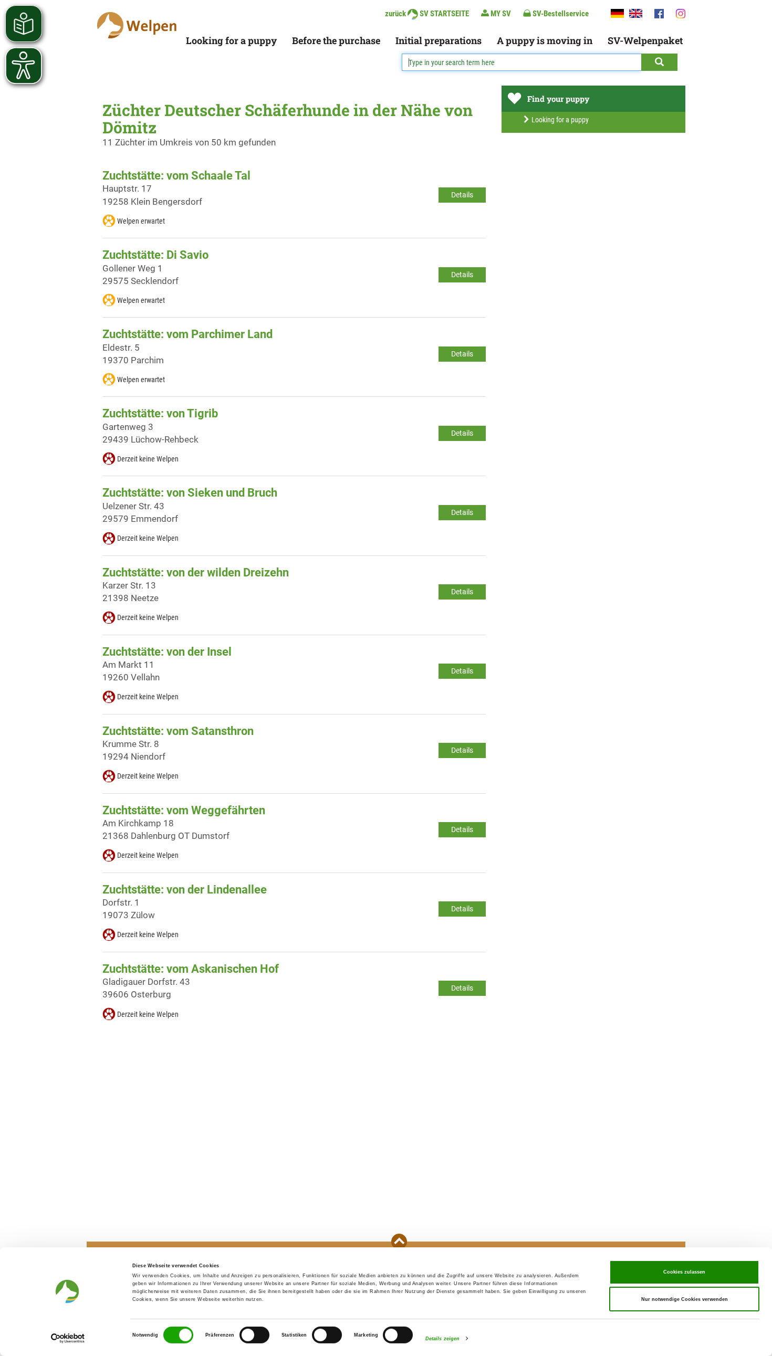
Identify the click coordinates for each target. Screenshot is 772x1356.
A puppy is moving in (544, 40)
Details (462, 195)
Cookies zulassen (684, 1272)
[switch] (254, 1335)
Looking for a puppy (231, 40)
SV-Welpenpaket (645, 40)
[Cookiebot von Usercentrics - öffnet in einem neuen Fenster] (68, 1338)
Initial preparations (438, 40)
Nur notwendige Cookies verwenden (684, 1299)
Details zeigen (442, 1338)
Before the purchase (336, 40)
